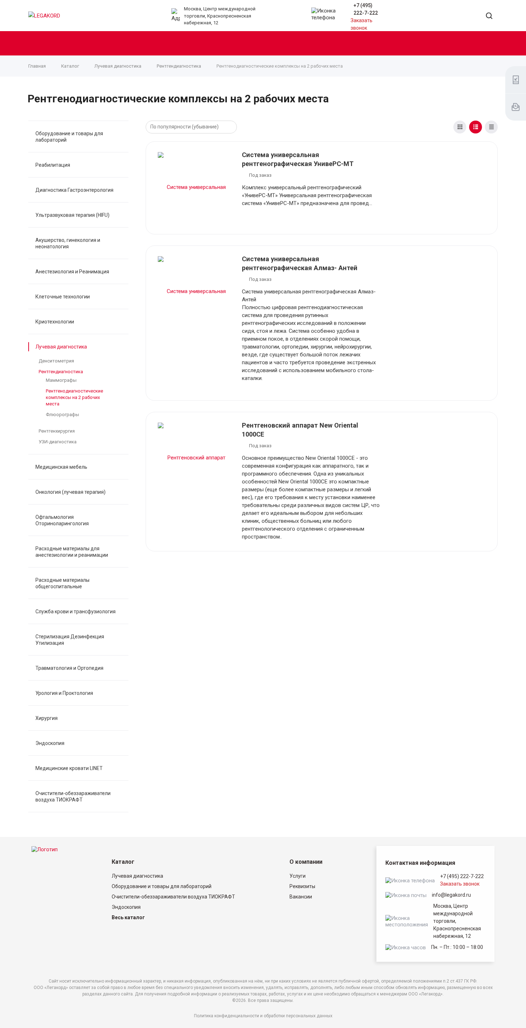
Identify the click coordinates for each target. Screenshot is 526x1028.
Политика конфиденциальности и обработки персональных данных (263, 1015)
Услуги (297, 876)
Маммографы (61, 380)
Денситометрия (56, 361)
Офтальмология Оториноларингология (62, 520)
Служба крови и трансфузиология (75, 611)
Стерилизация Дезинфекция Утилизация (69, 640)
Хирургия (46, 718)
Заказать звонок (459, 884)
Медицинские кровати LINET (69, 768)
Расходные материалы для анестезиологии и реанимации (71, 552)
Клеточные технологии (62, 296)
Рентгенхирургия (57, 431)
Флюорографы (62, 414)
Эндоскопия (49, 743)
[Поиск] (489, 16)
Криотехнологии (54, 322)
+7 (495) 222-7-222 (462, 876)
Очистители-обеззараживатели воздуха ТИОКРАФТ (73, 796)
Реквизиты (302, 886)
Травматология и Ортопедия (69, 668)
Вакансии (300, 897)
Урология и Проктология (64, 693)
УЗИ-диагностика (58, 441)
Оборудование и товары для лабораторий (69, 137)
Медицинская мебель (61, 467)
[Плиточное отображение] (459, 127)
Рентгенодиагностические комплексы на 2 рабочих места (74, 397)
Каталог (123, 861)
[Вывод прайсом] (491, 127)
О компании (305, 861)
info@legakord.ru (451, 895)
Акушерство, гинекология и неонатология (67, 243)
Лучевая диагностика (61, 347)
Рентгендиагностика (61, 371)
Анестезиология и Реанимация (72, 271)
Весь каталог (128, 917)
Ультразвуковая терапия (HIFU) (72, 215)
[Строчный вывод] (475, 127)
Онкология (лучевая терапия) (70, 492)
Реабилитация (52, 165)
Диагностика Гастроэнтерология (74, 190)
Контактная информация (420, 862)
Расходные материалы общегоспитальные (62, 583)
